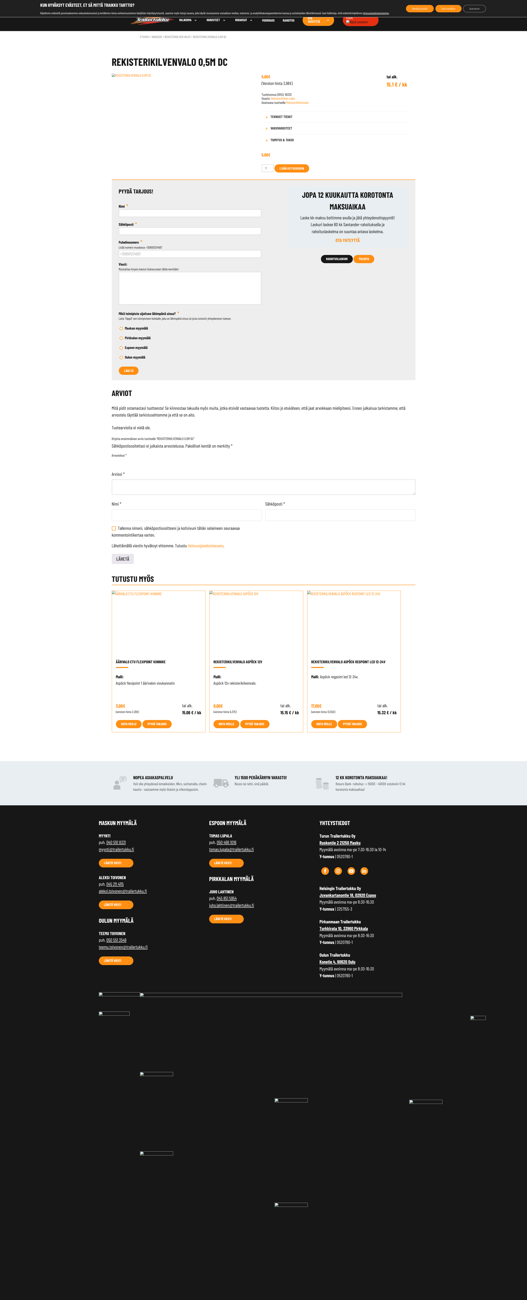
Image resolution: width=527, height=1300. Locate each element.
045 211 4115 (115, 884)
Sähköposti (275, 504)
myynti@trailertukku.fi (116, 849)
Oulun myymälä (135, 357)
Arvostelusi (119, 455)
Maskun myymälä (136, 328)
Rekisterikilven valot (177, 37)
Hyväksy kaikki (420, 8)
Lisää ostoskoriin (292, 168)
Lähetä (128, 371)
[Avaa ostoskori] (357, 22)
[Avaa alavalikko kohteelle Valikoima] (196, 20)
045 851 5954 (227, 898)
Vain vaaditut (448, 8)
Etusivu (144, 37)
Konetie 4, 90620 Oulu (337, 961)
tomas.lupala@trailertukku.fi (231, 849)
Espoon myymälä (136, 347)
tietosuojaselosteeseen (205, 545)
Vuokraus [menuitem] (268, 20)
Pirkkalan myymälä (138, 338)
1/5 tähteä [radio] (114, 461)
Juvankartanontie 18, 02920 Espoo (347, 895)
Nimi (116, 504)
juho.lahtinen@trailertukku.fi (231, 905)
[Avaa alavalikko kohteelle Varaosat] (251, 20)
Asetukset (474, 8)
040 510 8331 (116, 842)
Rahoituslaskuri (337, 259)
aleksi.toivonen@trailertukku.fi (123, 891)
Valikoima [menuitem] (185, 20)
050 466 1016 (226, 842)
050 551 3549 (116, 940)
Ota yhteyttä (348, 240)
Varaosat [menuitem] (241, 20)
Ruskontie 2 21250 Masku (339, 842)
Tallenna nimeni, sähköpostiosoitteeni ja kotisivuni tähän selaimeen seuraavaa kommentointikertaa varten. (176, 532)
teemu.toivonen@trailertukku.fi (123, 947)
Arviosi (118, 474)
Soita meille (129, 724)
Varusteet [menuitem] (213, 20)
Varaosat (157, 37)
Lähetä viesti (112, 863)
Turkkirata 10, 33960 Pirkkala (343, 928)
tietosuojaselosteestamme (376, 13)
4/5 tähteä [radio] (131, 461)
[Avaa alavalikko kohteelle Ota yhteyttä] (328, 20)
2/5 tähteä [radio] (120, 461)
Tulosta (364, 259)
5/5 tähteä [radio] (137, 461)
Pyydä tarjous (157, 724)
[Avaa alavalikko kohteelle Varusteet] (224, 20)
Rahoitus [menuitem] (289, 20)
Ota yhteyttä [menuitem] (314, 20)
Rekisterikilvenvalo (297, 103)
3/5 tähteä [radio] (125, 461)
